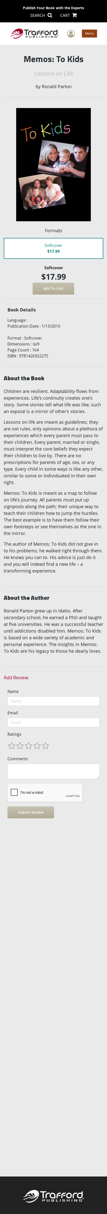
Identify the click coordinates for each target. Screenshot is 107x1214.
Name (13, 691)
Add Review (16, 678)
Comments (17, 758)
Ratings (14, 734)
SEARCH (38, 15)
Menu (89, 33)
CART (65, 15)
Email (12, 713)
